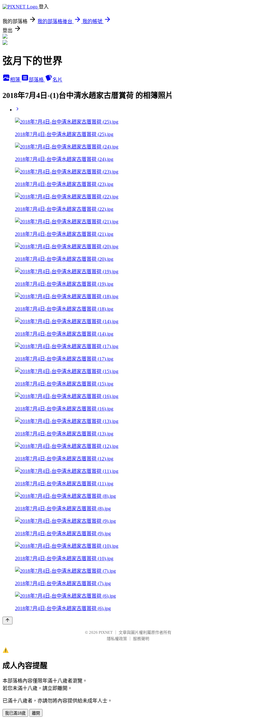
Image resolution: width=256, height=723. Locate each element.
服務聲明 (141, 638)
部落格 (37, 79)
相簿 (15, 79)
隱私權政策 (117, 638)
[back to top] (7, 620)
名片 (57, 79)
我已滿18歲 (15, 713)
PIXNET (106, 632)
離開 (36, 713)
